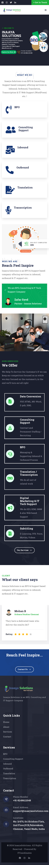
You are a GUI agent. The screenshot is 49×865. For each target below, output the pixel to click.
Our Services (22, 550)
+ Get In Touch (40, 2)
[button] (45, 623)
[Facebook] (20, 858)
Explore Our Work (8, 52)
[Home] (18, 688)
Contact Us (23, 669)
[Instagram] (24, 858)
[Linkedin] (29, 858)
